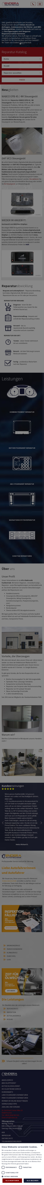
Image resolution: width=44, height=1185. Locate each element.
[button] (22, 1176)
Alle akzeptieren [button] (12, 1181)
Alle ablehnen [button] (32, 1181)
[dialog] (22, 592)
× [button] (41, 1145)
